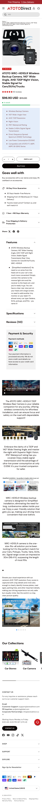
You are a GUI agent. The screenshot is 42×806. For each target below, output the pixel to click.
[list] (21, 47)
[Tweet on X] (9, 231)
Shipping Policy (33, 799)
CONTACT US (9, 728)
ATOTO (9, 795)
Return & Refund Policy (20, 799)
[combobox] (21, 14)
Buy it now (21, 166)
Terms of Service (19, 801)
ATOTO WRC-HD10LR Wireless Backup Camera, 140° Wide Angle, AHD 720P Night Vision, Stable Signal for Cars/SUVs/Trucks (19, 24)
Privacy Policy (6, 799)
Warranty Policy (7, 801)
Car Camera (29, 668)
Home (4, 21)
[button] (38, 8)
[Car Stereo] (10, 657)
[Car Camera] (29, 657)
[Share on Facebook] (14, 231)
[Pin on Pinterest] (18, 231)
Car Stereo (10, 668)
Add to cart (28, 159)
